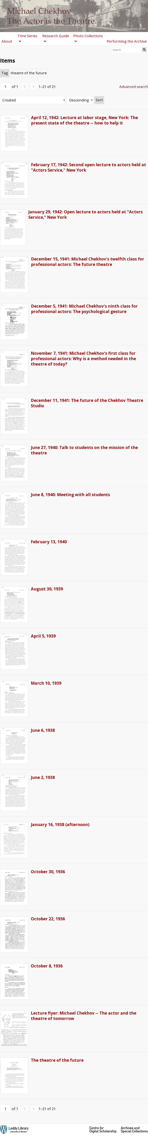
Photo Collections (88, 35)
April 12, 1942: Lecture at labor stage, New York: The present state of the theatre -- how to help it (84, 120)
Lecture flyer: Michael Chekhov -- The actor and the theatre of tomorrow (83, 1015)
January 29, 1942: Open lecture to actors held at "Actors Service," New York (85, 214)
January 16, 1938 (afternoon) (60, 824)
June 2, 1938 (43, 777)
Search (144, 49)
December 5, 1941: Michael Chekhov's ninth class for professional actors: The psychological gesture (84, 308)
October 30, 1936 (48, 871)
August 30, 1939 (47, 589)
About (6, 41)
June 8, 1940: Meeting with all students (70, 494)
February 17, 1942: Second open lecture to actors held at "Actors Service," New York (88, 167)
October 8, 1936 (47, 966)
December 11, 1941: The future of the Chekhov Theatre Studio (87, 403)
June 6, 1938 (43, 730)
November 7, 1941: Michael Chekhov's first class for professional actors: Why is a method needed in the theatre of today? (83, 358)
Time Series (27, 35)
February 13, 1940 (49, 542)
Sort (99, 99)
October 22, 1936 (48, 919)
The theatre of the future (57, 1060)
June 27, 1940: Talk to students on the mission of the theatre (84, 450)
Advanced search (133, 86)
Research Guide (55, 35)
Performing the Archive (127, 41)
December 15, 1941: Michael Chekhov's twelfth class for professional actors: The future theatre (87, 261)
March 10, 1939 (46, 683)
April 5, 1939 (43, 636)
